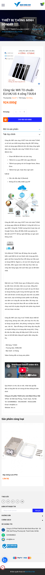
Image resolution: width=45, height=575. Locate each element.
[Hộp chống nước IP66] (22, 448)
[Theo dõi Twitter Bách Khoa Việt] (8, 501)
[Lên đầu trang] (37, 570)
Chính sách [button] (6, 520)
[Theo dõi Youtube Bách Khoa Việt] (22, 501)
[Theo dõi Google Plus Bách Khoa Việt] (13, 501)
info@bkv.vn (10, 539)
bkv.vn (13, 407)
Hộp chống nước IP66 (10, 475)
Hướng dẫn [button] (6, 515)
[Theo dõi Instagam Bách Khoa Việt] (17, 501)
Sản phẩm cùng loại (13, 419)
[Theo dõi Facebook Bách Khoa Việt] (3, 501)
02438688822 (11, 535)
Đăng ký (37, 510)
